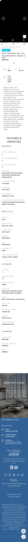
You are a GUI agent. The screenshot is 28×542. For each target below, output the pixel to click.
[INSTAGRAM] (5, 474)
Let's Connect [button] (14, 407)
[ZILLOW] (22, 474)
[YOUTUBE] (14, 474)
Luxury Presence (14, 486)
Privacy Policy (14, 496)
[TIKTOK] (18, 474)
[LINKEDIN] (9, 474)
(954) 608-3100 (9, 436)
